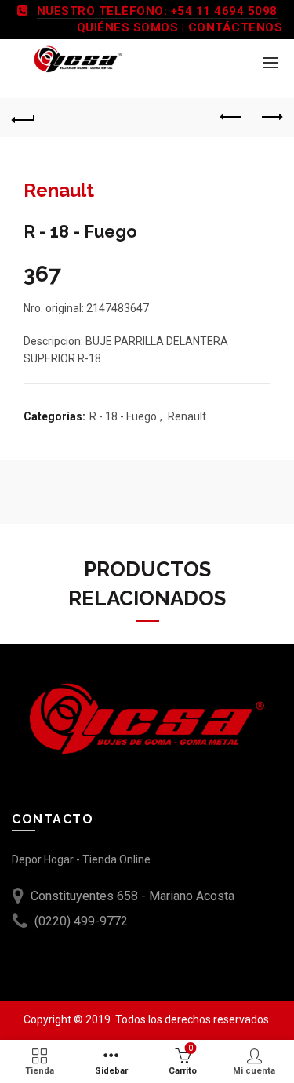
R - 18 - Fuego (123, 416)
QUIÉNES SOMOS (128, 27)
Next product (270, 117)
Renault (187, 416)
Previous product (231, 117)
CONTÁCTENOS (235, 27)
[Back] (23, 117)
